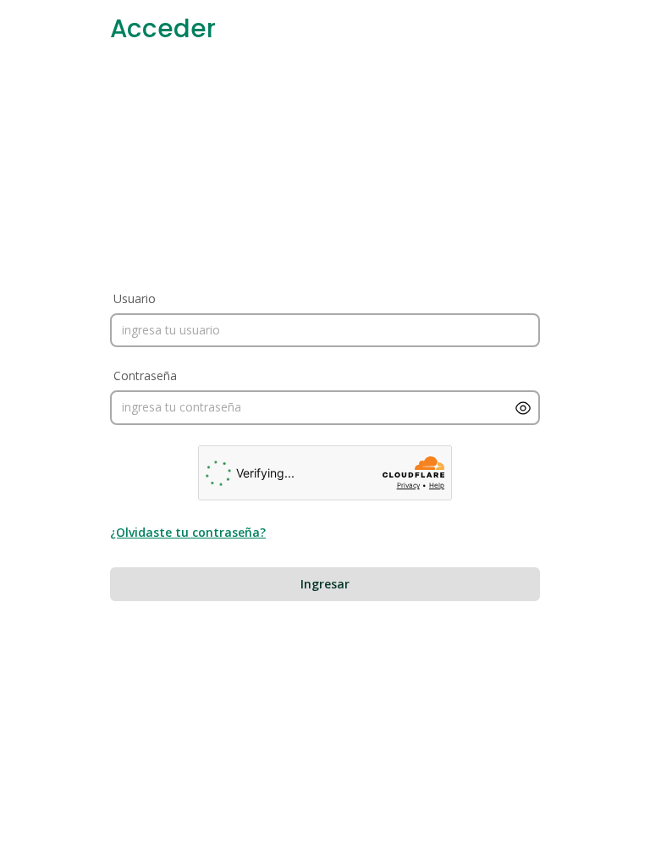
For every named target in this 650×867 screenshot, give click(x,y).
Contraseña (145, 375)
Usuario (134, 298)
